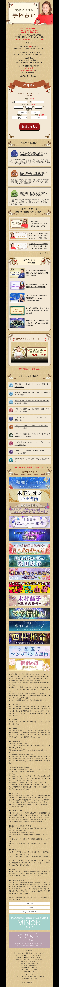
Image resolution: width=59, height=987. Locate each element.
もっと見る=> (45, 253)
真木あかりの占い (36, 957)
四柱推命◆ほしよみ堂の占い (29, 967)
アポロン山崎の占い (21, 961)
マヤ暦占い (23, 963)
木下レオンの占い (19, 953)
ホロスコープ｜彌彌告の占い (29, 965)
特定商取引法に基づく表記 (29, 978)
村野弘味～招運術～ (37, 959)
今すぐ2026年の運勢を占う (29, 368)
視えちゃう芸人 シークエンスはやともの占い (29, 955)
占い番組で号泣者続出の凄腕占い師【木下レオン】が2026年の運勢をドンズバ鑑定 (37, 273)
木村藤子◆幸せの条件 (35, 961)
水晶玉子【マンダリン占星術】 (29, 969)
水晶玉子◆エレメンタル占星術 (35, 953)
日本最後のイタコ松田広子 (22, 959)
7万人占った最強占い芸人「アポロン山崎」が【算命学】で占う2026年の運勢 (37, 310)
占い (43, 467)
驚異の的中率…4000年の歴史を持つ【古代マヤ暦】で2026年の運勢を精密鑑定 (37, 323)
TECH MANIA (26, 976)
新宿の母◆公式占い (29, 971)
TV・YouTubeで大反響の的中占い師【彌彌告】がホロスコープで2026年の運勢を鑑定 (37, 298)
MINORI (17, 976)
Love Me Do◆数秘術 (23, 957)
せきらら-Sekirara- (38, 976)
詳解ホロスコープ (33, 963)
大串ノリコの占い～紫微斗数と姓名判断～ (28, 467)
